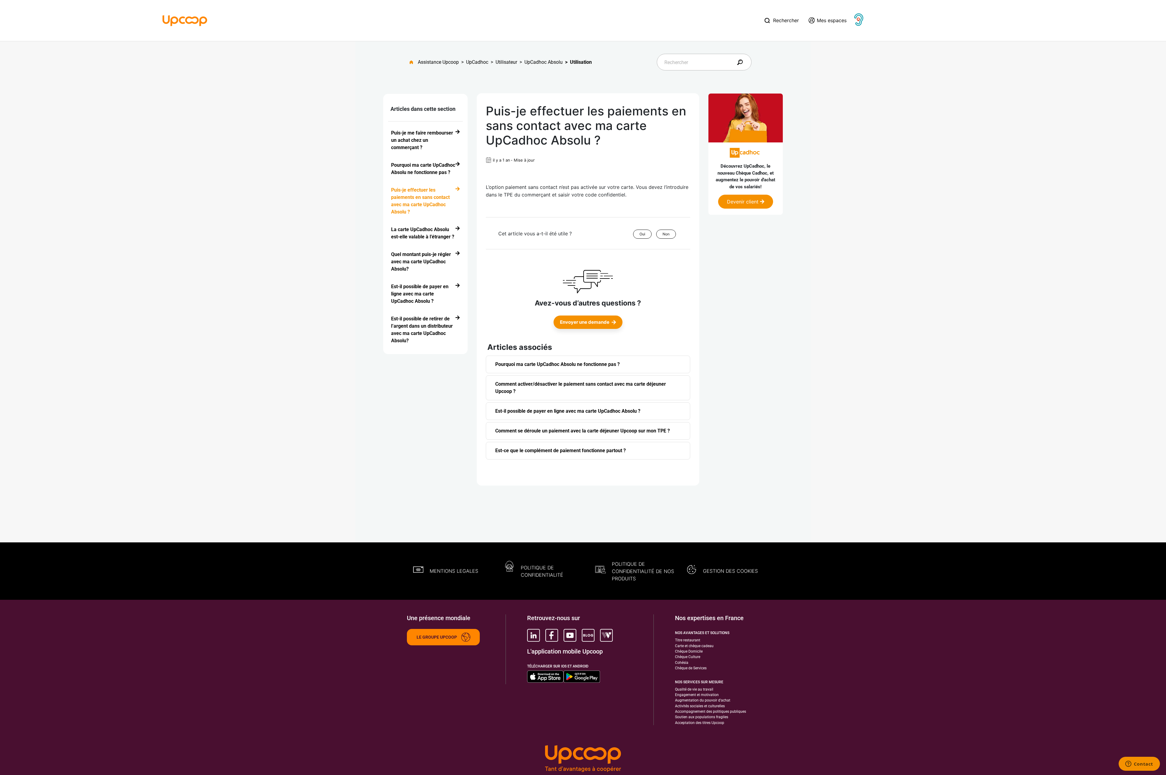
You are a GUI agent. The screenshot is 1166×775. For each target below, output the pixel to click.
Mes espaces (832, 20)
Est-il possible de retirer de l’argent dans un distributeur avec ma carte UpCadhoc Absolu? (422, 329)
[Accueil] (185, 20)
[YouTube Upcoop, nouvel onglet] (570, 635)
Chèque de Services (691, 668)
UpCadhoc (477, 62)
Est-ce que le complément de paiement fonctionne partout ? (560, 450)
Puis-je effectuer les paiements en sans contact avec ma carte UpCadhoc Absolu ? (420, 201)
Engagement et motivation (697, 695)
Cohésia (681, 663)
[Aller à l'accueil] (414, 62)
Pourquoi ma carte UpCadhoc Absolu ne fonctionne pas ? (423, 168)
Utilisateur (506, 62)
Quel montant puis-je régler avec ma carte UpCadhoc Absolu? (421, 261)
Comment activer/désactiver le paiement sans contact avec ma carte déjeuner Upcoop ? (580, 387)
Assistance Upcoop (438, 62)
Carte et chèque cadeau (694, 646)
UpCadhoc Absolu (543, 62)
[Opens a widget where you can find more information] (1139, 764)
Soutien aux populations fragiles (701, 717)
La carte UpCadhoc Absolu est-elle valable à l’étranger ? (422, 233)
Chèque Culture (687, 657)
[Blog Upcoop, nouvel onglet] (588, 635)
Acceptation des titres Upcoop (699, 723)
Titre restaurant (687, 640)
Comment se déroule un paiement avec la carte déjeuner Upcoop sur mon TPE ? (582, 431)
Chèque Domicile (689, 651)
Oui (642, 234)
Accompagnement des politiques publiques (710, 711)
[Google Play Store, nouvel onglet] (582, 677)
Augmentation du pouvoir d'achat (702, 700)
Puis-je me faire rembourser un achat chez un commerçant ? (422, 140)
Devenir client (743, 202)
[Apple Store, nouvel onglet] (545, 677)
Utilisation (581, 62)
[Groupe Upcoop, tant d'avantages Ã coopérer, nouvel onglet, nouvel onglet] (583, 759)
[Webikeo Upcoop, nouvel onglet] (606, 635)
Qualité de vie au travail (694, 689)
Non (666, 234)
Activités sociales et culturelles (700, 706)
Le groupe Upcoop (437, 637)
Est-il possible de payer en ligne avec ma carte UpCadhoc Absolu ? (419, 294)
